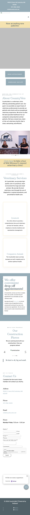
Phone (5, 400)
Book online (16, 301)
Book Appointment (15, 74)
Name (5, 429)
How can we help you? (10, 440)
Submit (7, 455)
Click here (8, 161)
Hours (5, 420)
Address (5, 389)
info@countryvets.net (12, 9)
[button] (26, 487)
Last (18, 434)
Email (5, 410)
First (18, 431)
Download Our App (15, 82)
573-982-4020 (14, 7)
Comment (6, 447)
